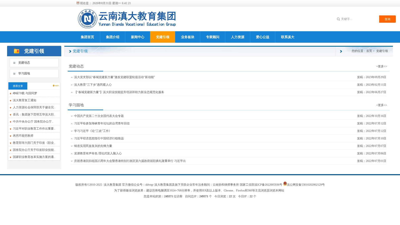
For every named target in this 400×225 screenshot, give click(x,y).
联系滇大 (287, 37)
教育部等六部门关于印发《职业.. (34, 142)
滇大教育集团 (112, 184)
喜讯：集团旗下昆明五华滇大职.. (34, 114)
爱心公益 (262, 37)
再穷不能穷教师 (23, 135)
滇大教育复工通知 (24, 100)
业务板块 (187, 37)
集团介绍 (112, 37)
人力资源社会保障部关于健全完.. (34, 107)
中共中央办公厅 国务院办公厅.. (33, 121)
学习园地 (24, 73)
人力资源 (237, 37)
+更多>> (381, 66)
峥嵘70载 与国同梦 (25, 93)
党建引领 (162, 37)
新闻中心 (137, 37)
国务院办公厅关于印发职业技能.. (34, 149)
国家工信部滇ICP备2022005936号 (261, 184)
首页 (369, 50)
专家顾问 (212, 37)
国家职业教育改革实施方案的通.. (34, 157)
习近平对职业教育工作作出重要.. (34, 128)
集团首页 (87, 37)
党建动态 (24, 62)
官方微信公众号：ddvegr (138, 184)
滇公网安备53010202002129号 (306, 184)
